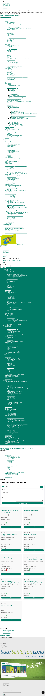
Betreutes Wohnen (11, 201)
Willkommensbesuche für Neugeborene (17, 38)
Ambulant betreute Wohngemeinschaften (15, 202)
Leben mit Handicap (9, 69)
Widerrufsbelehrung (7, 633)
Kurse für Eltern (10, 41)
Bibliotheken (9, 134)
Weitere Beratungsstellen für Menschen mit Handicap (16, 233)
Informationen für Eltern (14, 95)
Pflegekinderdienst (11, 60)
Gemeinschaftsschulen (14, 107)
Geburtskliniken (10, 39)
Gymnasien (11, 108)
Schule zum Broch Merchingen (15, 124)
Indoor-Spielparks (10, 146)
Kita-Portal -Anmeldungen (14, 85)
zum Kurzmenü (6, 3)
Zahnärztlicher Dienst (11, 177)
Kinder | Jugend (8, 174)
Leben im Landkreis (11, 78)
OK (3, 262)
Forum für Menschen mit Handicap (12, 230)
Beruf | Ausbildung (11, 74)
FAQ (10, 86)
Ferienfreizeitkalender (11, 145)
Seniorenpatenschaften (12, 199)
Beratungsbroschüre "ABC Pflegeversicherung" (14, 228)
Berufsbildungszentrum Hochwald (18, 117)
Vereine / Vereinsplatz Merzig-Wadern (12, 161)
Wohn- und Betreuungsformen (11, 200)
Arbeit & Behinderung (9, 225)
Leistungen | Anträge (11, 197)
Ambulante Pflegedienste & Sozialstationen (18, 207)
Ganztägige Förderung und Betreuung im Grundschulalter (19, 101)
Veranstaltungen (8, 163)
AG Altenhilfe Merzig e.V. (12, 196)
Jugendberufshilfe (10, 54)
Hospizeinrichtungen (13, 210)
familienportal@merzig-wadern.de (7, 647)
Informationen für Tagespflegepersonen (17, 96)
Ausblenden (3, 17)
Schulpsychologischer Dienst (13, 63)
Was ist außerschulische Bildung (13, 136)
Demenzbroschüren (11, 22)
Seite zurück (2, 635)
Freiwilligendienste (9, 128)
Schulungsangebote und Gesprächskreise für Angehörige (19, 28)
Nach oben (8, 635)
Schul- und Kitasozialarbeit (12, 62)
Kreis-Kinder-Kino (10, 152)
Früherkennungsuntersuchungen (14, 178)
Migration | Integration (9, 71)
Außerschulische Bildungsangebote (12, 129)
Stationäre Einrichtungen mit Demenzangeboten (17, 26)
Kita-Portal (9, 84)
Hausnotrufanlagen (11, 218)
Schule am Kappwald (13, 122)
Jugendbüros (9, 147)
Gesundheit (5, 164)
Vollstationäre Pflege (11, 203)
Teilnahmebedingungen (7, 631)
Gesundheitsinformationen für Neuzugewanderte (17, 77)
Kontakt (4, 249)
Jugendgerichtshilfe (11, 55)
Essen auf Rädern (10, 214)
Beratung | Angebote (7, 19)
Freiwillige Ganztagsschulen (12, 100)
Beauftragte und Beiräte (10, 229)
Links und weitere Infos (12, 79)
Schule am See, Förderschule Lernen (16, 121)
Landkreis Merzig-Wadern (6, 637)
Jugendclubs (9, 149)
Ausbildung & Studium (11, 50)
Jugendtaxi (11, 47)
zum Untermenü (6, 6)
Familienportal (8, 448)
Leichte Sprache (6, 255)
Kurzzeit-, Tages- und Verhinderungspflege (16, 205)
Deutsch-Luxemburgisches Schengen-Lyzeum (18, 118)
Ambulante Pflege (10, 206)
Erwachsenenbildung (11, 132)
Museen (8, 133)
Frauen (6, 30)
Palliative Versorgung (13, 208)
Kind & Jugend (8, 141)
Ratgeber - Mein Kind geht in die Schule (15, 125)
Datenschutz (5, 253)
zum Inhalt (5, 8)
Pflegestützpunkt (10, 195)
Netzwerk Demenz (10, 23)
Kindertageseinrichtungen (12, 88)
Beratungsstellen (10, 33)
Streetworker (9, 65)
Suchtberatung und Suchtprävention (14, 186)
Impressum (5, 251)
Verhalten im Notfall (11, 183)
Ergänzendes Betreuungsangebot (14, 99)
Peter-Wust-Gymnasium (16, 111)
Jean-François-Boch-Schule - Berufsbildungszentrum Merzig (23, 116)
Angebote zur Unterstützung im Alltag (15, 24)
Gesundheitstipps (8, 191)
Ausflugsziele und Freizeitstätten (11, 160)
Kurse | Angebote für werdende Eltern (15, 172)
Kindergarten (12, 89)
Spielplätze (9, 155)
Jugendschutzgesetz (13, 49)
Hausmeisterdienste (11, 217)
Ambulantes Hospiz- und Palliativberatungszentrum (17, 212)
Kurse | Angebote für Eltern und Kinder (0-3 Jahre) (17, 173)
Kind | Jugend (7, 44)
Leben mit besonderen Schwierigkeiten (13, 185)
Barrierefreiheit (6, 252)
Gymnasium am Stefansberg (17, 110)
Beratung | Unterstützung (10, 194)
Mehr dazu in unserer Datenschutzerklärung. (10, 15)
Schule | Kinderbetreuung (12, 76)
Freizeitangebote (8, 223)
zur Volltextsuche (6, 4)
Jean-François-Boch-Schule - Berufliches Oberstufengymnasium (24, 113)
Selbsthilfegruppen (9, 184)
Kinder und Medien (11, 179)
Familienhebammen (13, 37)
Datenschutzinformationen (8, 630)
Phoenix (8, 61)
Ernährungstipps (10, 182)
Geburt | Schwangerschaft (10, 32)
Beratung (9, 72)
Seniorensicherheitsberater (12, 221)
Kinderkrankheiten (11, 180)
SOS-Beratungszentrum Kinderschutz (14, 66)
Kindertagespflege (11, 93)
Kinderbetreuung (8, 83)
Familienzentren (8, 43)
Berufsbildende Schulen (14, 115)
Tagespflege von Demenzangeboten (14, 27)
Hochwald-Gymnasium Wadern (17, 112)
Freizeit (4, 139)
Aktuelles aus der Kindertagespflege (16, 97)
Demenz (6, 21)
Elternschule (9, 51)
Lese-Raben (9, 154)
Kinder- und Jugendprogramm (13, 151)
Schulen (6, 104)
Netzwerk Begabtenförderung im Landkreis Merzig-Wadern (19, 58)
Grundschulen (10, 105)
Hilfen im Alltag (8, 211)
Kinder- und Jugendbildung (12, 130)
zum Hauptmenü (6, 5)
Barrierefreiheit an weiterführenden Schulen (14, 227)
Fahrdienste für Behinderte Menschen (15, 216)
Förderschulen (10, 119)
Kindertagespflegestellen (14, 94)
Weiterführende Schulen (12, 106)
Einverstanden (8, 17)
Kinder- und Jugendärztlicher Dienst (14, 175)
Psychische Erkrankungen (12, 188)
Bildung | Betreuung (7, 82)
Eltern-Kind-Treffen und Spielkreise (14, 144)
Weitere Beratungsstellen (12, 29)
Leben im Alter (8, 68)
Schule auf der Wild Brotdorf (15, 123)
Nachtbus (11, 46)
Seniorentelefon (10, 222)
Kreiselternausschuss (11, 102)
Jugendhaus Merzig (11, 150)
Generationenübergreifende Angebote (13, 80)
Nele (8, 57)
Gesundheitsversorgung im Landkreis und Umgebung (16, 166)
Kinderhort (11, 91)
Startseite (2, 448)
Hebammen (9, 40)
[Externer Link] (22, 653)
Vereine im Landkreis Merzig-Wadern (14, 135)
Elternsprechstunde (11, 34)
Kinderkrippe (12, 90)
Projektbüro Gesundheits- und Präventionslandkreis (15, 190)
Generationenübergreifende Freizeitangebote (14, 158)
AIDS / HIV (9, 189)
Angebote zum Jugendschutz (13, 45)
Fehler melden (6, 250)
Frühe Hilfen (9, 35)
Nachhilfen (9, 56)
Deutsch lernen (10, 73)
